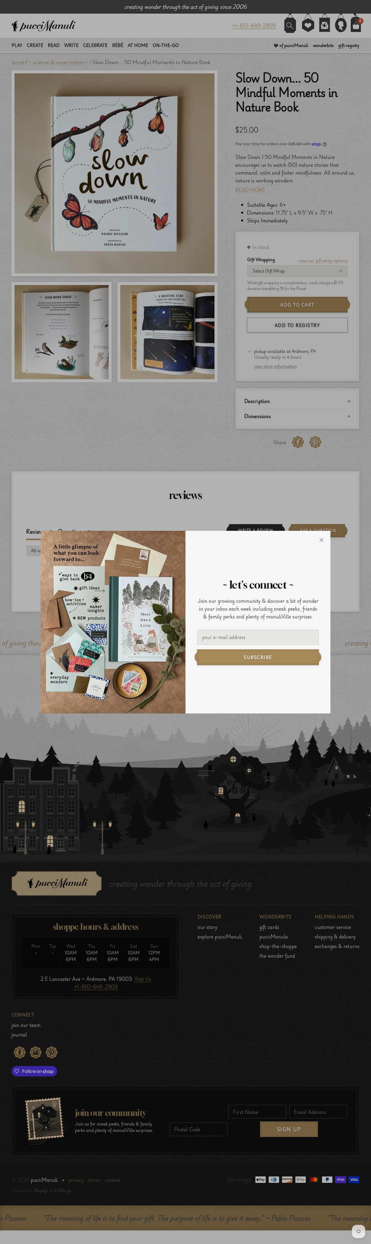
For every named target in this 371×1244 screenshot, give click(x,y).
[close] (321, 540)
